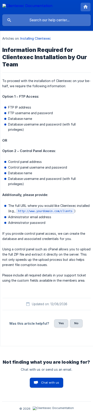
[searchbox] (46, 20)
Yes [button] (61, 323)
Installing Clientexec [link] (35, 38)
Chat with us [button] (50, 382)
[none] (27, 6)
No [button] (76, 323)
